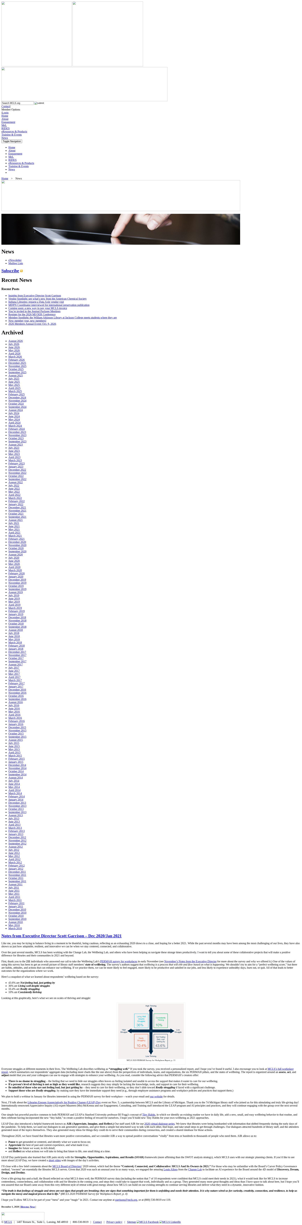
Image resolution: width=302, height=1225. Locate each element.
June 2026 (14, 347)
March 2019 (15, 607)
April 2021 (14, 532)
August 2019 (15, 592)
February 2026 (16, 359)
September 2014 (17, 774)
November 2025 (17, 366)
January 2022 (15, 504)
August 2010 (15, 922)
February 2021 (16, 538)
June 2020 (14, 560)
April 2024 (14, 422)
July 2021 (13, 523)
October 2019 (16, 585)
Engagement (8, 122)
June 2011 (14, 890)
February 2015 (16, 758)
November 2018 (17, 620)
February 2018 (16, 645)
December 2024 (17, 397)
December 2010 (17, 909)
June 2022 (14, 488)
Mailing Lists (15, 263)
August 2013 (15, 815)
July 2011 (13, 887)
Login (5, 112)
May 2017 (14, 673)
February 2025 (16, 394)
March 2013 (15, 827)
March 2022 (15, 498)
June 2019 (14, 598)
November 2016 (17, 692)
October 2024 (16, 403)
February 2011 (16, 903)
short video (55, 1160)
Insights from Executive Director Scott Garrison (34, 295)
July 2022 (13, 485)
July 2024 (13, 413)
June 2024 (14, 416)
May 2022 (14, 491)
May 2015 (14, 749)
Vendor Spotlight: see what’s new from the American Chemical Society (47, 298)
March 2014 (15, 793)
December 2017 (17, 651)
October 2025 (16, 369)
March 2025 (15, 391)
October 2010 (16, 915)
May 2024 (14, 419)
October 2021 (16, 513)
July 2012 (13, 849)
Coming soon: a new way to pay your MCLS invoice (37, 308)
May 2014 (14, 787)
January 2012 (15, 868)
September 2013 (17, 812)
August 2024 (15, 410)
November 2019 (17, 582)
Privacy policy (114, 1221)
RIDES (5, 128)
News (4, 137)
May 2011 (14, 893)
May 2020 (14, 563)
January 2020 (15, 576)
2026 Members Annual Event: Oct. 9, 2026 (32, 323)
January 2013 (15, 834)
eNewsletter (14, 260)
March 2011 (15, 900)
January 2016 (15, 724)
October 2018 (16, 623)
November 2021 (17, 510)
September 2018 (17, 626)
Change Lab (195, 1169)
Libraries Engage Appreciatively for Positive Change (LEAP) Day (64, 1102)
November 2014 (17, 768)
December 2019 (17, 579)
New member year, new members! (27, 320)
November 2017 (17, 655)
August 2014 (15, 777)
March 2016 (15, 717)
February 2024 (16, 428)
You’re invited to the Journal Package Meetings (34, 311)
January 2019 (15, 614)
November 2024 (17, 400)
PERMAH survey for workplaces (118, 961)
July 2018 (13, 633)
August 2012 (15, 846)
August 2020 (15, 554)
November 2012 (17, 840)
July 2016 (13, 705)
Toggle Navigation (12, 141)
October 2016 (16, 695)
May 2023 (14, 454)
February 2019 (16, 611)
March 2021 (15, 535)
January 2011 (15, 906)
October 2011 (15, 878)
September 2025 (17, 372)
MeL (4, 125)
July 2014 (13, 780)
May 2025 (14, 384)
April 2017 (14, 677)
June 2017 (14, 670)
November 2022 (17, 472)
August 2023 (15, 444)
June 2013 (14, 821)
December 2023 (17, 432)
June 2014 (14, 783)
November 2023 (17, 435)
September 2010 (17, 918)
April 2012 (14, 859)
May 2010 (14, 925)
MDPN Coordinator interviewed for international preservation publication (48, 305)
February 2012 (16, 865)
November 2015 (17, 730)
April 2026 (14, 353)
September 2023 (17, 441)
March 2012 (15, 862)
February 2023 (16, 463)
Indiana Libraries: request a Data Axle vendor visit (36, 301)
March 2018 (15, 642)
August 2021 (15, 520)
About (4, 118)
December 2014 (17, 765)
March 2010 (15, 928)
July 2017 (13, 667)
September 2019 (17, 589)
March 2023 (15, 460)
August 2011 (15, 884)
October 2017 (16, 658)
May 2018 (14, 639)
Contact (5, 106)
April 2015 (14, 752)
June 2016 (14, 708)
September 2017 (17, 661)
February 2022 (16, 501)
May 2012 (14, 856)
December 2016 (17, 689)
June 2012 (14, 853)
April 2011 (14, 896)
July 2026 (13, 344)
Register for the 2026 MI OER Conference (32, 314)
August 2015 (15, 739)
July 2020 (13, 557)
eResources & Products (14, 131)
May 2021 (14, 529)
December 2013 (17, 802)
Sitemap (131, 1221)
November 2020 (17, 545)
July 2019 (13, 595)
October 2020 (16, 548)
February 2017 (16, 683)
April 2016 (14, 714)
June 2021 (14, 526)
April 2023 (14, 457)
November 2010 (17, 912)
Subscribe (10, 270)
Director (25, 1206)
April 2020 (14, 567)
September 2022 (17, 479)
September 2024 (17, 406)
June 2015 (14, 746)
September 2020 (17, 551)
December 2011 (17, 871)
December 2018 (17, 617)
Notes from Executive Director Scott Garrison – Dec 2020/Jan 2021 (61, 936)
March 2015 (15, 755)
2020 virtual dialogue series (159, 1123)
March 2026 (15, 356)
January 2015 (15, 761)
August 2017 (15, 664)
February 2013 (16, 831)
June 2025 (14, 381)
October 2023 (16, 438)
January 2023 (15, 466)
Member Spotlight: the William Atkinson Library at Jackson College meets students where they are (62, 317)
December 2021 (17, 507)
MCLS (8, 1221)
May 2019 (14, 601)
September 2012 (17, 843)
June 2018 (14, 636)
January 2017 (15, 686)
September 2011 (17, 881)
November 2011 (17, 875)
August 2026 (15, 340)
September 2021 (17, 516)
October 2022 (16, 476)
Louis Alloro (171, 1169)
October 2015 (16, 733)
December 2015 (17, 727)
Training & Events (11, 134)
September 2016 (17, 699)
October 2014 (16, 771)
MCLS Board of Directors (66, 1166)
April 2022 (14, 494)
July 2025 (13, 378)
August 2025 (15, 375)
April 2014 (14, 790)
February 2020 (16, 573)
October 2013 (16, 809)
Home (4, 115)
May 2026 (14, 350)
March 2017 (15, 680)
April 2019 (14, 604)
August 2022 (15, 482)
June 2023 (14, 450)
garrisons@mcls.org (126, 1199)
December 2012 (17, 837)
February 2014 (16, 796)
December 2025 (17, 362)
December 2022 (17, 469)
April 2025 (14, 388)
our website (156, 1096)
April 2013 (14, 824)
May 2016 (14, 711)
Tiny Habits (148, 1114)
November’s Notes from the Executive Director (190, 961)
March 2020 (15, 570)
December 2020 (17, 542)
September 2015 (17, 736)
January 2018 (15, 648)
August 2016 (15, 702)
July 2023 (13, 447)
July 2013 (13, 818)
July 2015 (13, 743)
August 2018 (15, 629)
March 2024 (15, 425)
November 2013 (17, 805)
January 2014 (15, 799)
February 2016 (16, 721)
